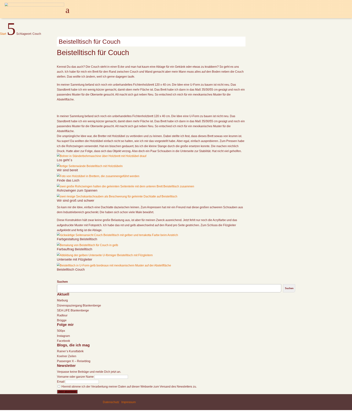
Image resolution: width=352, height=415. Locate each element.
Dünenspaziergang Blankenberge (79, 305)
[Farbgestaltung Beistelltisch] (117, 235)
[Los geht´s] (101, 156)
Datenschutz (111, 402)
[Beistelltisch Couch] (114, 265)
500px (61, 330)
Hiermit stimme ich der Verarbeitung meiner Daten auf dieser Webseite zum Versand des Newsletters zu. (129, 386)
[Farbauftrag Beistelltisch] (87, 245)
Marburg (62, 300)
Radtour (62, 315)
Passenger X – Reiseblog (73, 361)
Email (61, 381)
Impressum (128, 402)
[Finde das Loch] (98, 176)
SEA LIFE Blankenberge (73, 310)
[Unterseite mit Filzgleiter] (105, 255)
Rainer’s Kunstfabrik (70, 351)
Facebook (63, 340)
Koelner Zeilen (66, 356)
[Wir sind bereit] (90, 166)
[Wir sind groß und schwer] (117, 196)
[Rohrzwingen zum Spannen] (125, 186)
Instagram (63, 335)
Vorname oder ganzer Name (75, 376)
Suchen (62, 281)
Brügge (62, 320)
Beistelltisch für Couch (89, 41)
